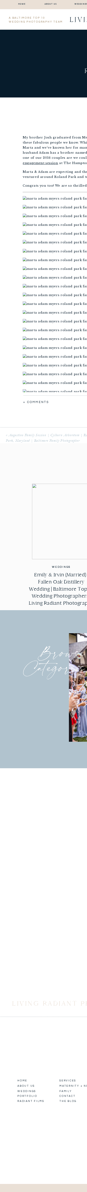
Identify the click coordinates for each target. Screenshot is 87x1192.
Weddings (61, 567)
